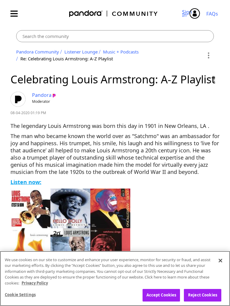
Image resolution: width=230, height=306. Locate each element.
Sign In (188, 13)
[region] (115, 278)
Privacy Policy (35, 283)
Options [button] (208, 55)
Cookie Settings (20, 294)
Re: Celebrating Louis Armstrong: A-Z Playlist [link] (66, 59)
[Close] (220, 260)
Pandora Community (113, 13)
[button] (214, 79)
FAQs (212, 13)
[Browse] (17, 13)
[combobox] (115, 36)
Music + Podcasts (121, 52)
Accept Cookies (161, 295)
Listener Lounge (81, 52)
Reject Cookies (202, 295)
